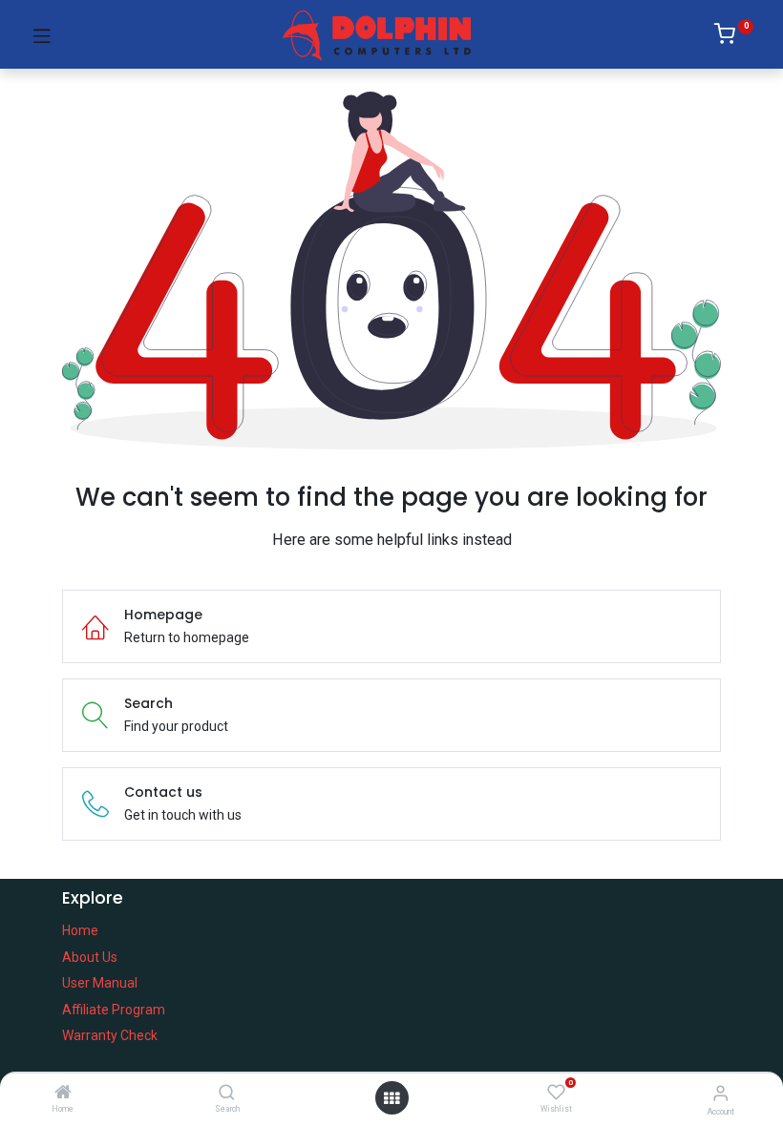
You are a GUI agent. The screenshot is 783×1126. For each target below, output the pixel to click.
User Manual (100, 982)
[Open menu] (391, 1098)
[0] (733, 37)
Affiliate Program (113, 1009)
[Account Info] (720, 1093)
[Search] (227, 1093)
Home (80, 930)
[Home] (63, 1093)
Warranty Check (110, 1035)
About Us (89, 957)
